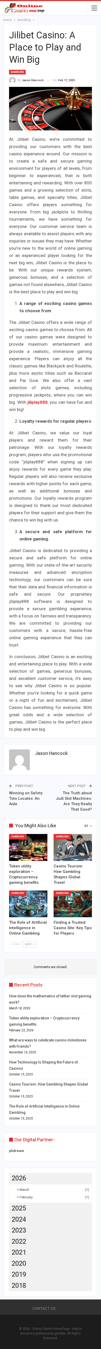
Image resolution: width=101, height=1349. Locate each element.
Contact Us (44, 1308)
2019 (19, 1274)
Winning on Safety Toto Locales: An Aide (25, 798)
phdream (16, 1151)
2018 (19, 1285)
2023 (19, 1230)
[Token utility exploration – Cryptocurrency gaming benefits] (28, 847)
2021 (19, 1252)
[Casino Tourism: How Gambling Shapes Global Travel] (73, 847)
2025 (19, 1208)
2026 (19, 1178)
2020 (19, 1263)
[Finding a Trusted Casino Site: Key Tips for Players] (73, 904)
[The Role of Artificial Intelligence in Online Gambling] (28, 904)
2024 (19, 1219)
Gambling (17, 72)
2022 (19, 1241)
